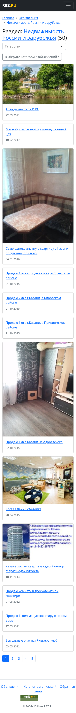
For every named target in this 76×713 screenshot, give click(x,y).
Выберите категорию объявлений (31, 57)
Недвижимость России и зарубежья (34, 22)
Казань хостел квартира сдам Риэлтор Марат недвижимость (35, 568)
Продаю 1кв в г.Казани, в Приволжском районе (35, 324)
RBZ (9, 5)
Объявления (28, 18)
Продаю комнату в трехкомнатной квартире (32, 593)
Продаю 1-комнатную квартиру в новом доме (36, 618)
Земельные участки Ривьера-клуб (31, 640)
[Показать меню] (68, 5)
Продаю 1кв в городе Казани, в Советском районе (38, 275)
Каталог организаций (40, 686)
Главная (8, 18)
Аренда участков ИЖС (22, 109)
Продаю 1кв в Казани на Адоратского (34, 442)
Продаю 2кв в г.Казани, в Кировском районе (33, 300)
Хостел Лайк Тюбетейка (23, 509)
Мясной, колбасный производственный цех (36, 131)
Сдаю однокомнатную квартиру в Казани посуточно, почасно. (37, 250)
